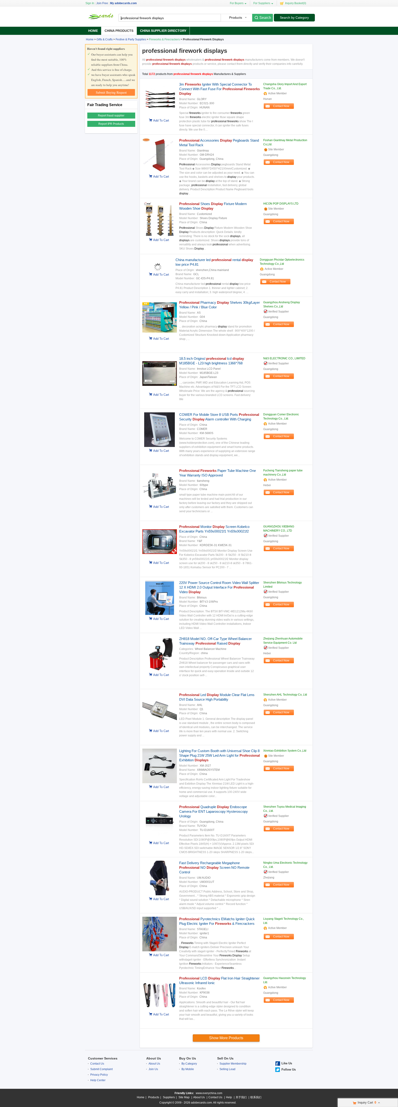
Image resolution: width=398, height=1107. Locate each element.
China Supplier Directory (163, 31)
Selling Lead (227, 1069)
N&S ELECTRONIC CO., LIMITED (284, 358)
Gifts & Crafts (105, 39)
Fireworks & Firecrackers (164, 39)
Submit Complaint (101, 1069)
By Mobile (187, 1069)
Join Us (153, 1069)
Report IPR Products (111, 123)
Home (93, 31)
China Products (119, 31)
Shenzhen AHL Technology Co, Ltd (285, 694)
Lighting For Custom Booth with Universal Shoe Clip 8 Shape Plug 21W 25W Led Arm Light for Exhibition (219, 755)
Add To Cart (161, 120)
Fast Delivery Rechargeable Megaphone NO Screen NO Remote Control (214, 867)
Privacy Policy (99, 1074)
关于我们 (241, 1097)
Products (153, 1097)
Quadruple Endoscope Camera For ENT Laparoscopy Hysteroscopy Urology (213, 811)
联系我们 (255, 1097)
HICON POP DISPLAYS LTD (280, 203)
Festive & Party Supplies (131, 39)
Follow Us (288, 1069)
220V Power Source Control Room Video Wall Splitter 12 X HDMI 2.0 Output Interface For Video (219, 587)
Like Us (286, 1063)
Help (229, 1097)
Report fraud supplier (111, 115)
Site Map (184, 1097)
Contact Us (97, 1063)
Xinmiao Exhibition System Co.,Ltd (284, 750)
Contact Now (281, 106)
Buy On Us (187, 1058)
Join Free (102, 3)
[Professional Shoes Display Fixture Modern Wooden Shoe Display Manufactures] (158, 235)
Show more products (226, 1038)
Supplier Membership (232, 1063)
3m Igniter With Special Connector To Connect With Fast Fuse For (219, 88)
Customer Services (102, 1058)
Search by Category (294, 17)
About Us (153, 1058)
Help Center (97, 1080)
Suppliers (169, 1097)
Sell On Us (225, 1058)
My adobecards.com (123, 3)
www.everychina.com (209, 1093)
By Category (189, 1063)
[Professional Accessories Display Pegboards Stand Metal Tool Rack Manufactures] (158, 171)
